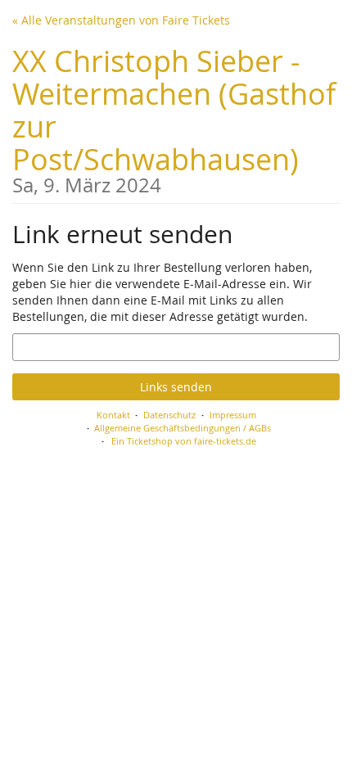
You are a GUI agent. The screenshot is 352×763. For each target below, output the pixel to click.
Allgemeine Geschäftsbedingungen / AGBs (182, 428)
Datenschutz (169, 415)
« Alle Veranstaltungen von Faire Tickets (121, 20)
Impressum (233, 415)
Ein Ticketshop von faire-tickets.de (183, 441)
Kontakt (113, 415)
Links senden (176, 387)
